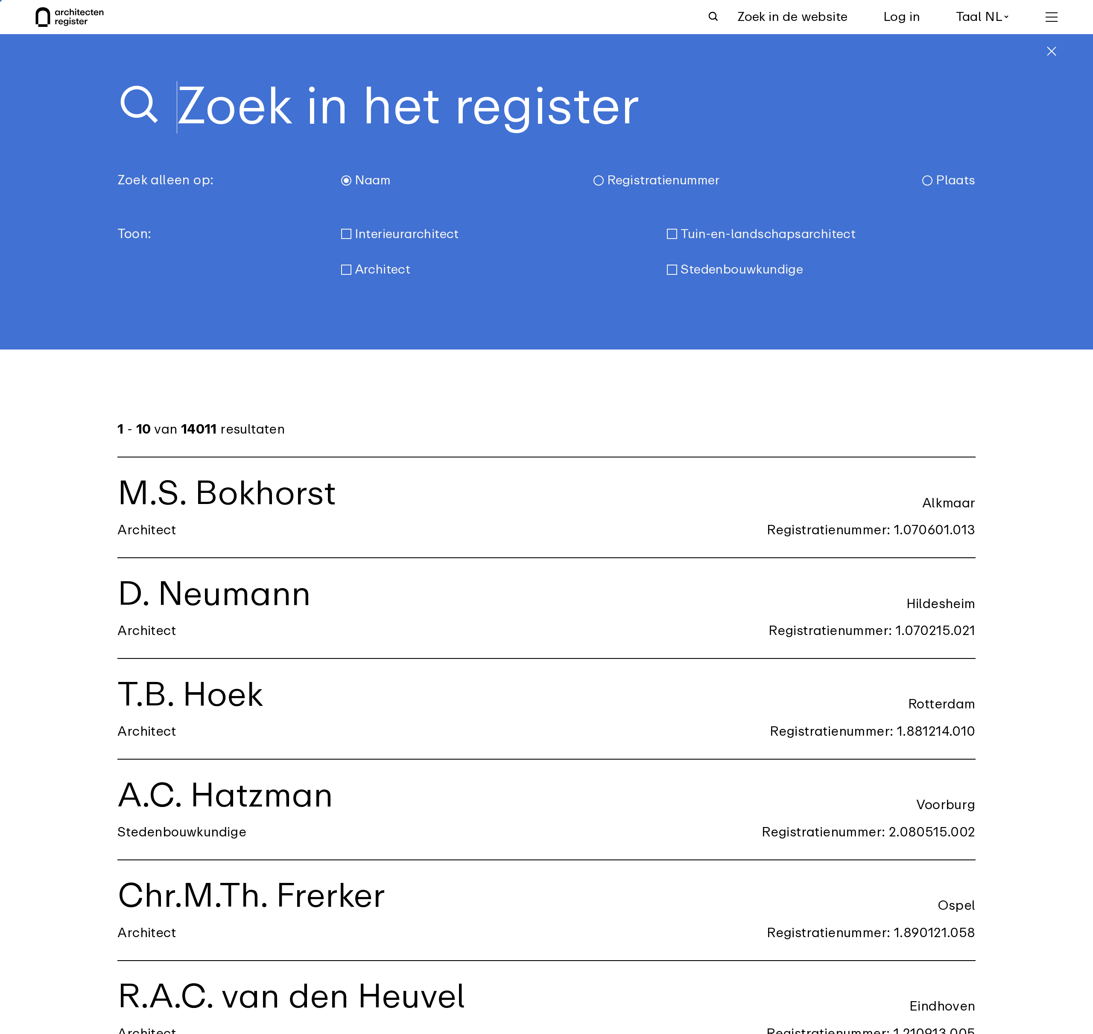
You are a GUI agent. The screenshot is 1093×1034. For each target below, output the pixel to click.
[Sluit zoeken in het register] (1052, 51)
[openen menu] (1052, 17)
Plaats (955, 180)
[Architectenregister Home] (69, 17)
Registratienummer (663, 180)
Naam (373, 180)
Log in (901, 17)
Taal (969, 17)
